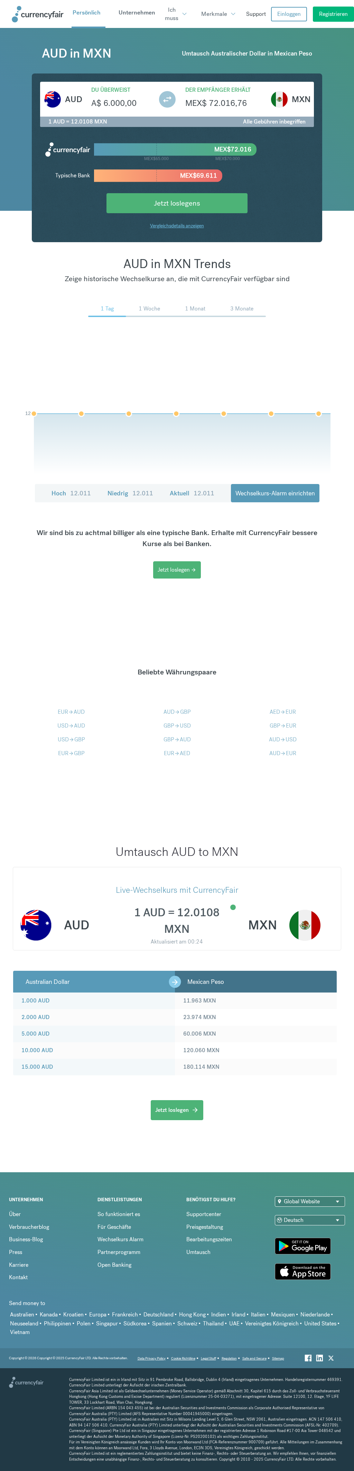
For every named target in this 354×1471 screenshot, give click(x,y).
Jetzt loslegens (177, 203)
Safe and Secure (254, 1358)
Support (256, 14)
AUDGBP (177, 711)
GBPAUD (177, 739)
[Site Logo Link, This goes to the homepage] (39, 14)
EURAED (177, 753)
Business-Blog (26, 1239)
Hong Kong (192, 1314)
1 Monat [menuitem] (195, 308)
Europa (97, 1314)
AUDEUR (282, 753)
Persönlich (87, 12)
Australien (22, 1314)
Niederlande (315, 1314)
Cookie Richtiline (183, 1358)
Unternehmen (137, 12)
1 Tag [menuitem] (107, 308)
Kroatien (73, 1314)
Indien (218, 1314)
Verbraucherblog (29, 1227)
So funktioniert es (118, 1214)
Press (15, 1252)
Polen (84, 1323)
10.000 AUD (37, 1050)
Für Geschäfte (114, 1227)
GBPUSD (177, 725)
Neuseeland (24, 1323)
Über (15, 1214)
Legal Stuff (208, 1358)
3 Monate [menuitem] (241, 308)
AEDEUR (283, 711)
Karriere (18, 1264)
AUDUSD (283, 739)
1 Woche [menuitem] (149, 308)
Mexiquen (283, 1314)
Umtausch (198, 1252)
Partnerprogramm (118, 1252)
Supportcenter (203, 1214)
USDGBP (71, 739)
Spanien (162, 1323)
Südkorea (135, 1323)
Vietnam (20, 1332)
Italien (258, 1314)
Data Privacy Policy (152, 1358)
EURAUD (71, 711)
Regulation (229, 1358)
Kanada (49, 1314)
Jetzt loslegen (177, 569)
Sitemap (278, 1358)
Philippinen (57, 1323)
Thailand (213, 1323)
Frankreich (125, 1314)
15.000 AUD (37, 1066)
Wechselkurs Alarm (120, 1239)
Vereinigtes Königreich (272, 1323)
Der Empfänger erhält (218, 89)
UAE (234, 1323)
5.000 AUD (35, 1033)
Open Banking (114, 1264)
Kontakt (18, 1277)
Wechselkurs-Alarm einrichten (275, 493)
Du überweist (110, 89)
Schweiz (187, 1323)
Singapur (107, 1323)
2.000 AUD (35, 1017)
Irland (238, 1314)
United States (320, 1323)
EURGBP (71, 753)
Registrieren (333, 14)
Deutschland (158, 1314)
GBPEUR (283, 725)
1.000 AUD (35, 1000)
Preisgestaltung (204, 1227)
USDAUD (71, 725)
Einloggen (289, 14)
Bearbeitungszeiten (209, 1239)
